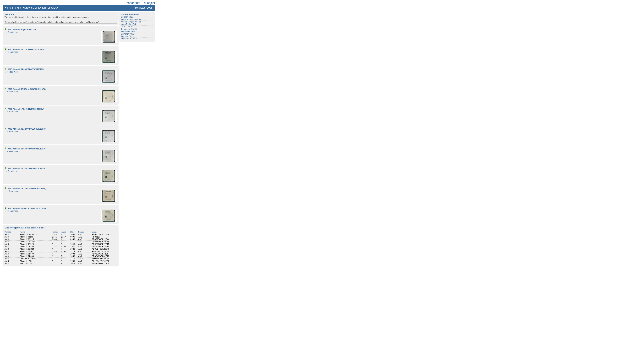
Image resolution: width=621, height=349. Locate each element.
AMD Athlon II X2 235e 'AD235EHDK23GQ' (27, 188)
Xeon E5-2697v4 (128, 24)
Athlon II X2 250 (27, 246)
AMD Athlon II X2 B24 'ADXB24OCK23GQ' (26, 89)
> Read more (12, 32)
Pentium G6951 (128, 36)
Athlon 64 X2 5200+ (28, 234)
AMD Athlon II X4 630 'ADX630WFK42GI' (25, 69)
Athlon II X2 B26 (27, 251)
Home (8, 7)
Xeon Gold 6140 (128, 31)
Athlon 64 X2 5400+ (129, 39)
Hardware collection (34, 7)
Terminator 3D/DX (129, 29)
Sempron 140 (26, 263)
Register (140, 7)
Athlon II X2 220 (27, 244)
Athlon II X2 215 (27, 239)
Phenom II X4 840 (28, 259)
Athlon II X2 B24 (27, 249)
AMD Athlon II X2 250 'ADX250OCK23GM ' (26, 169)
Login (150, 7)
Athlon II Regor (26, 237)
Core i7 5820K (127, 27)
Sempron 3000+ (128, 34)
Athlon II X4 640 (27, 256)
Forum (17, 7)
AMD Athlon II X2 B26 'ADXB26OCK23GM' (26, 208)
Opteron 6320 (127, 17)
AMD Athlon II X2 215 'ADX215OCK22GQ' (26, 49)
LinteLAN (53, 7)
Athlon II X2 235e (27, 242)
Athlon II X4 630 (27, 254)
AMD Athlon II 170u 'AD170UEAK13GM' (25, 109)
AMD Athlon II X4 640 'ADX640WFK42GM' (26, 149)
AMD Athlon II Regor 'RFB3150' (21, 29)
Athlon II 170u (26, 261)
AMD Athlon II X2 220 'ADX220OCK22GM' (26, 129)
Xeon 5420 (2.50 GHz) (131, 19)
